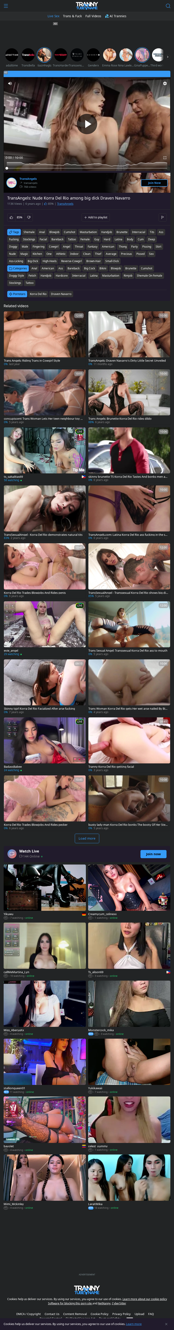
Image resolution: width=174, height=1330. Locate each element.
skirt (158, 246)
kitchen (37, 254)
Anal (34, 268)
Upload (139, 1314)
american (108, 246)
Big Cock (89, 268)
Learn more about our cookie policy (145, 1299)
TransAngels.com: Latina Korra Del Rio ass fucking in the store (128, 534)
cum (141, 239)
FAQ (151, 1314)
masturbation (88, 232)
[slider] (87, 168)
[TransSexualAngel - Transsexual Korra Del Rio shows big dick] (129, 571)
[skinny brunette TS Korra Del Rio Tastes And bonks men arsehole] (129, 455)
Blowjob (116, 268)
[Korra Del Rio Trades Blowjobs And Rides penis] (45, 571)
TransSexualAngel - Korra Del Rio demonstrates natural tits (43, 534)
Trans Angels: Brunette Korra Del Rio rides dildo (120, 418)
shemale (29, 232)
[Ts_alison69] (129, 950)
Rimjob (128, 276)
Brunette (130, 268)
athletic (61, 254)
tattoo (72, 239)
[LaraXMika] (129, 1182)
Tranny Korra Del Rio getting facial (111, 766)
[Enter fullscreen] (165, 157)
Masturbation (110, 276)
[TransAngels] (11, 183)
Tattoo (30, 283)
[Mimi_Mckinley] (45, 1182)
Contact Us (52, 1314)
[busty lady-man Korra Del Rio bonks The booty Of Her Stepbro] (129, 803)
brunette (122, 232)
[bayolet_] (45, 1124)
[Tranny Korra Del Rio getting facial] (129, 745)
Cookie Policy (100, 1314)
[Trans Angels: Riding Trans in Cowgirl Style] (45, 339)
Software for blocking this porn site (70, 1303)
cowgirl (53, 246)
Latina (94, 276)
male (25, 246)
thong (123, 246)
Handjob (46, 276)
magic (24, 254)
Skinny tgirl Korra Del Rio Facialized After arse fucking (39, 708)
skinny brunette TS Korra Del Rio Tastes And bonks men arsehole (128, 476)
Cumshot (146, 268)
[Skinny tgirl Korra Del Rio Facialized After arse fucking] (45, 687)
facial (43, 239)
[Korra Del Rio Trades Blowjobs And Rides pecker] (45, 803)
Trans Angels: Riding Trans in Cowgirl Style (32, 360)
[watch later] (9, 316)
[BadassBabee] (45, 745)
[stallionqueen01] (45, 1066)
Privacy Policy (121, 1314)
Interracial (78, 276)
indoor (74, 254)
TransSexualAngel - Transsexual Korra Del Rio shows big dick (127, 592)
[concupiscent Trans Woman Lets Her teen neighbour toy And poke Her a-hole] (45, 397)
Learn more (134, 1324)
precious (126, 254)
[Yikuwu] (45, 892)
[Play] (87, 124)
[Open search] (168, 6)
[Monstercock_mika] (129, 1008)
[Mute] (9, 83)
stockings (29, 239)
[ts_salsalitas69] (45, 455)
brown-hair (93, 261)
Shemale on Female (149, 276)
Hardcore (62, 276)
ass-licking (16, 261)
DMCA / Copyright (28, 1314)
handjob (106, 232)
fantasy (92, 246)
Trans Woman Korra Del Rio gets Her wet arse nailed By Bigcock (128, 708)
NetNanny (104, 1303)
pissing (146, 246)
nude (12, 254)
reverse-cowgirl (71, 261)
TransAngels (28, 178)
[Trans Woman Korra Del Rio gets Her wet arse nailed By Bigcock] (129, 687)
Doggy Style (16, 276)
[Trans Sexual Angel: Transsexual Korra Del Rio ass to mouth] (129, 629)
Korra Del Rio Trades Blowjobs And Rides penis (35, 592)
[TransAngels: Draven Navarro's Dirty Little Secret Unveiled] (129, 339)
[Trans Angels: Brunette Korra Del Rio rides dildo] (129, 397)
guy (96, 239)
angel (66, 246)
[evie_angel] (45, 629)
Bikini (102, 268)
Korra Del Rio (38, 294)
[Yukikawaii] (129, 1066)
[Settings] (165, 83)
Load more (87, 838)
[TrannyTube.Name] (87, 6)
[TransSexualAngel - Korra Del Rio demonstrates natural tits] (45, 513)
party (134, 246)
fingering (38, 246)
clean (86, 254)
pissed (140, 254)
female (85, 239)
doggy (13, 246)
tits (152, 232)
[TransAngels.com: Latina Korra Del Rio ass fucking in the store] (129, 513)
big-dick (33, 261)
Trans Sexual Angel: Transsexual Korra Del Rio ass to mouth (127, 650)
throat (79, 246)
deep (151, 239)
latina (118, 239)
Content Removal (75, 1314)
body (130, 239)
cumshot (69, 232)
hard (107, 239)
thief (98, 254)
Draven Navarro (61, 294)
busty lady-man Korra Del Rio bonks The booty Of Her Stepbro (127, 824)
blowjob (54, 232)
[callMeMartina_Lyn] (45, 950)
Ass (60, 268)
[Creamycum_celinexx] (129, 892)
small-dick (112, 261)
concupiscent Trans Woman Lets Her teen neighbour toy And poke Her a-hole (43, 418)
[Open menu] (6, 6)
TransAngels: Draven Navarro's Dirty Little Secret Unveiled (127, 360)
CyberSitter (119, 1303)
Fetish (32, 276)
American (48, 268)
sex (151, 254)
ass (161, 232)
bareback (57, 239)
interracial (138, 232)
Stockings (15, 283)
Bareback (74, 268)
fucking (14, 239)
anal (42, 232)
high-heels (50, 261)
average (111, 254)
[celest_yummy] (129, 1124)
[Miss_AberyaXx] (45, 1008)
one (49, 254)
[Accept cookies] (166, 1324)
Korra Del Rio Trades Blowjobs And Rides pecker (36, 824)
